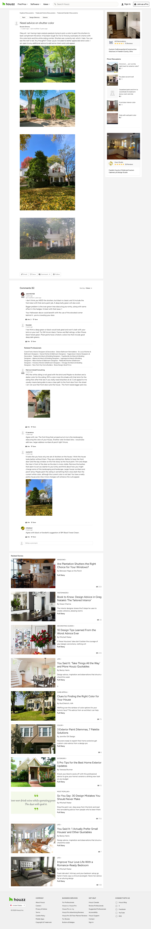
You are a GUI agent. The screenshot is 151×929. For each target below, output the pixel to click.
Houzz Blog (123, 902)
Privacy (38, 909)
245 (100, 653)
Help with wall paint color (127, 115)
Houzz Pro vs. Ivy (68, 909)
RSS (120, 916)
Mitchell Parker (65, 637)
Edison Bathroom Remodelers (66, 352)
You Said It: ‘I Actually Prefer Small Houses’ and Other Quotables (77, 830)
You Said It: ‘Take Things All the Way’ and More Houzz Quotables (78, 665)
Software (35, 4)
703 (100, 819)
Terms (38, 912)
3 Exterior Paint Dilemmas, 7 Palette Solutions (78, 731)
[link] (126, 44)
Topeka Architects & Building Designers (46, 356)
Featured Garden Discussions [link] (67, 13)
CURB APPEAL (62, 692)
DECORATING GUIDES (65, 626)
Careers (38, 906)
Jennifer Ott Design (67, 736)
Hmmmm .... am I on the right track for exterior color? (129, 65)
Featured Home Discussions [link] (45, 13)
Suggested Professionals (97, 909)
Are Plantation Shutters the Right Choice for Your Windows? (76, 565)
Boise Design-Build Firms (62, 365)
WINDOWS (61, 560)
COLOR (59, 725)
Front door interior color (127, 102)
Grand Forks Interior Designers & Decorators (39, 352)
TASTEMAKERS (62, 593)
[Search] (55, 4)
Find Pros (22, 4)
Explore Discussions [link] (27, 13)
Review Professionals (96, 906)
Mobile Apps (40, 919)
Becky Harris (64, 670)
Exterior (45, 17)
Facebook (122, 909)
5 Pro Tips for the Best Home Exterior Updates (79, 764)
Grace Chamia (65, 604)
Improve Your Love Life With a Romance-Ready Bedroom (75, 863)
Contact (91, 919)
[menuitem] (22, 4)
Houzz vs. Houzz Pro (69, 906)
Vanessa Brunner (66, 770)
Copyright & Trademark (44, 922)
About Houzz (40, 902)
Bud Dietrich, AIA (66, 703)
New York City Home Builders (42, 365)
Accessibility (93, 912)
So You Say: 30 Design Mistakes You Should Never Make (78, 797)
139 (100, 885)
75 (101, 719)
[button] (86, 288)
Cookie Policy (40, 916)
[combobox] (85, 4)
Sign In (91, 922)
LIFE (58, 659)
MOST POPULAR (63, 792)
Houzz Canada (94, 902)
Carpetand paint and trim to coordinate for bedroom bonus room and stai (128, 92)
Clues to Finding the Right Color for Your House (78, 698)
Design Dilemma (34, 17)
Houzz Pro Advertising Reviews (73, 912)
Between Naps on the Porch (71, 571)
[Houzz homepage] (8, 3)
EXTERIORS (61, 758)
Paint (23, 17)
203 (100, 587)
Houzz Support (94, 916)
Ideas (45, 4)
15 (101, 785)
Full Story (61, 575)
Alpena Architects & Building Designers (45, 358)
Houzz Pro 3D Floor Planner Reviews (74, 916)
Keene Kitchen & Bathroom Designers (53, 354)
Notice (44, 909)
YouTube (122, 913)
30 (100, 620)
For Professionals (68, 902)
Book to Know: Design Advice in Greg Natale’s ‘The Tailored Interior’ (79, 598)
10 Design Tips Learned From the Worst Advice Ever (76, 631)
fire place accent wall (126, 77)
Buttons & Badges (68, 922)
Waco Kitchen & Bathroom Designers (45, 361)
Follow (57, 274)
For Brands (66, 919)
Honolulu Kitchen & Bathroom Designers (46, 363)
